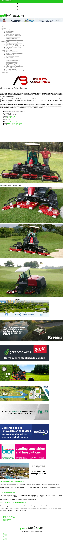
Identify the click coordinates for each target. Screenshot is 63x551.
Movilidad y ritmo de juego (13, 47)
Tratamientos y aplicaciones (13, 35)
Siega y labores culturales (13, 34)
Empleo (4, 28)
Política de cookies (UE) (9, 517)
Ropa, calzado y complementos (14, 66)
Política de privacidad (8, 516)
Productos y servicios (12, 44)
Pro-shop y (12, 63)
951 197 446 (12, 116)
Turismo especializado (12, 51)
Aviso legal (6, 515)
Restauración (9, 57)
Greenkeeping (10, 31)
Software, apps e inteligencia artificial (16, 45)
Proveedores (5, 26)
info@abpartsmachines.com (14, 123)
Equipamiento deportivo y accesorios (16, 65)
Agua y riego (9, 32)
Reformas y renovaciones (13, 37)
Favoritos (5, 72)
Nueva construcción (11, 38)
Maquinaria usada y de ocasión (14, 40)
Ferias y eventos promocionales (14, 53)
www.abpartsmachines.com (14, 122)
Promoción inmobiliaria (12, 56)
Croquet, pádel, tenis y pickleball (15, 70)
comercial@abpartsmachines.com (16, 124)
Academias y (13, 60)
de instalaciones (14, 43)
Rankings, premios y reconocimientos (16, 48)
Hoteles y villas (10, 54)
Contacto (5, 520)
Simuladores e (11, 62)
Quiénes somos (7, 519)
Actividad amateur (11, 69)
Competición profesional (12, 67)
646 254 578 (10, 117)
